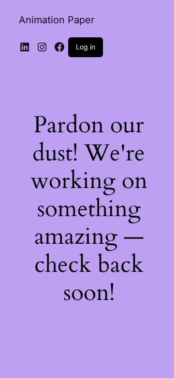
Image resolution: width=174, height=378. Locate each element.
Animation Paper (56, 20)
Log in (85, 47)
